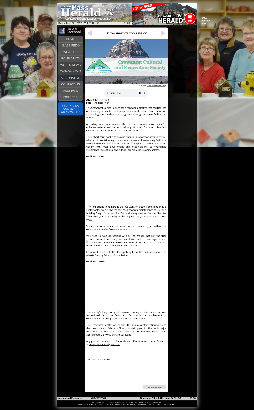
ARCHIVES (70, 90)
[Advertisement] (126, 180)
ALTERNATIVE (70, 77)
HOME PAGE (155, 387)
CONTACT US (70, 84)
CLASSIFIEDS (70, 45)
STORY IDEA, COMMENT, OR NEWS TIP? (70, 108)
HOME (70, 39)
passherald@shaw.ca (70, 398)
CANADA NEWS (70, 71)
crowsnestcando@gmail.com (104, 344)
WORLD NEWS (70, 64)
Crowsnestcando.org (156, 85)
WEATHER (70, 52)
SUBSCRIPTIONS (70, 97)
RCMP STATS (70, 58)
